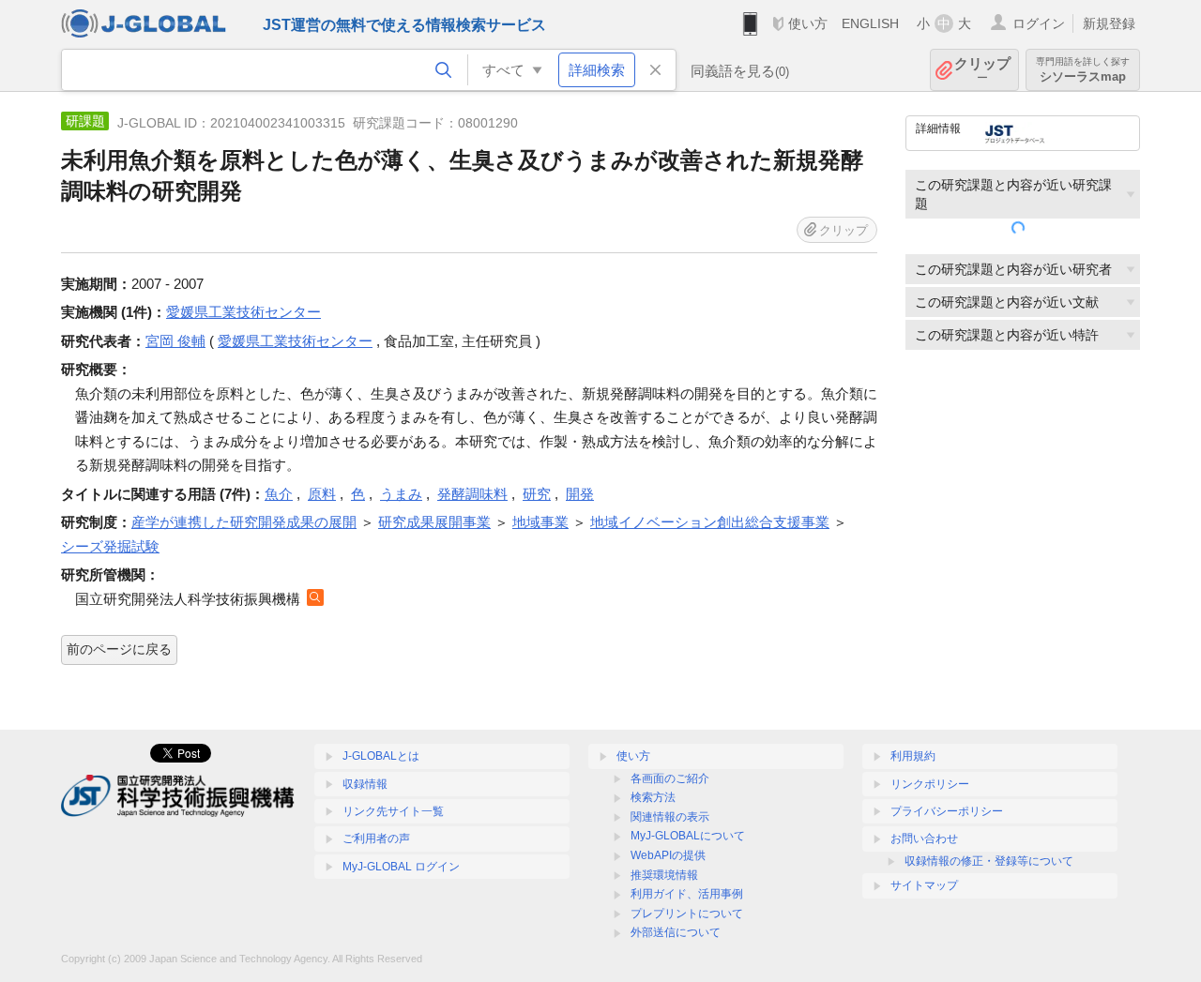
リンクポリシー (929, 784)
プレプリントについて (687, 913)
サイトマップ (924, 885)
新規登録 (1109, 23)
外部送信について (676, 932)
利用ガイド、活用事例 (687, 893)
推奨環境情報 (664, 875)
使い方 (808, 23)
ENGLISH (870, 23)
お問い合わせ (924, 838)
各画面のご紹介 (670, 778)
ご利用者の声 (376, 838)
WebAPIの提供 (668, 855)
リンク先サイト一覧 (393, 811)
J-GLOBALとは (380, 756)
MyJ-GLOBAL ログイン (401, 866)
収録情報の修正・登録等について (989, 861)
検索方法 (653, 797)
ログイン (1038, 23)
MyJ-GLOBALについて (688, 835)
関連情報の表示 (670, 816)
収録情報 (365, 784)
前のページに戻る (119, 649)
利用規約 (912, 756)
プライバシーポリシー (946, 811)
